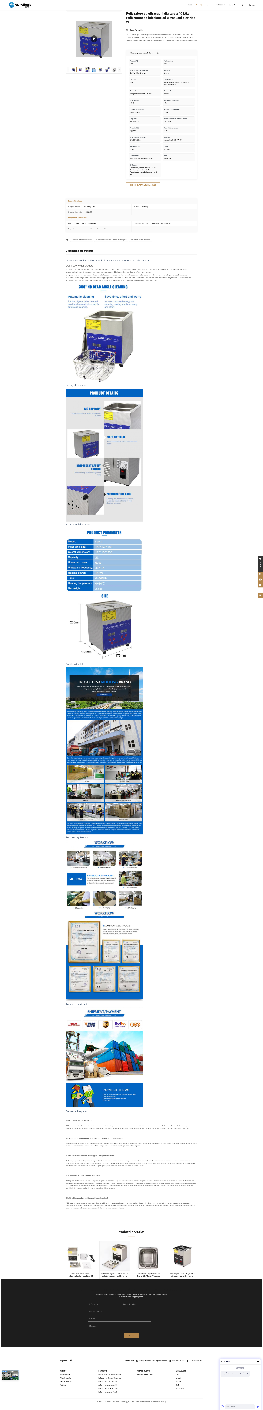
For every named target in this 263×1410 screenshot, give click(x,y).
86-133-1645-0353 (196, 1361)
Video (209, 5)
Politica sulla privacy (158, 1402)
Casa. (190, 5)
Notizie (178, 1381)
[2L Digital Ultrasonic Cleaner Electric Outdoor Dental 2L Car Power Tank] (94, 39)
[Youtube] (71, 1360)
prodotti (178, 1378)
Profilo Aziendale (65, 1374)
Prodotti (199, 5)
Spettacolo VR (220, 5)
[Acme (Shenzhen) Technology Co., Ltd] (20, 5)
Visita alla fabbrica (65, 1378)
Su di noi (233, 5)
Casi (177, 1385)
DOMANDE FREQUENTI (145, 1374)
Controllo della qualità (66, 1381)
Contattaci (63, 1385)
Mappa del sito (180, 1388)
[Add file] (222, 1406)
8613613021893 (178, 1361)
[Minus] (258, 1361)
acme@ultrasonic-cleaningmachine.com (153, 1361)
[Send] (258, 1406)
